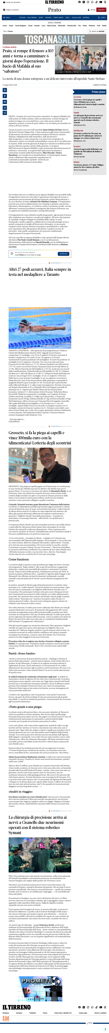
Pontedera (92, 25)
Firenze (11, 25)
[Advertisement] (25, 101)
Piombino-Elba (71, 25)
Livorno (5, 25)
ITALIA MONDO (32, 18)
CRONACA (48, 18)
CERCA (103, 18)
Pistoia (85, 25)
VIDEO (67, 18)
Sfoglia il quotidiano (12, 10)
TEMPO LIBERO (58, 18)
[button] (39, 988)
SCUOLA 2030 (76, 18)
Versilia (104, 25)
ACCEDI (92, 10)
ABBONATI (101, 10)
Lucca (43, 25)
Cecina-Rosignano (20, 25)
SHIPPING (86, 18)
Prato (98, 25)
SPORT (41, 18)
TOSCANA (22, 18)
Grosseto (37, 25)
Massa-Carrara (51, 25)
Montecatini (61, 25)
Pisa (79, 25)
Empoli (30, 25)
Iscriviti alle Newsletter (13, 2)
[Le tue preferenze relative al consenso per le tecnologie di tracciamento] (105, 1029)
